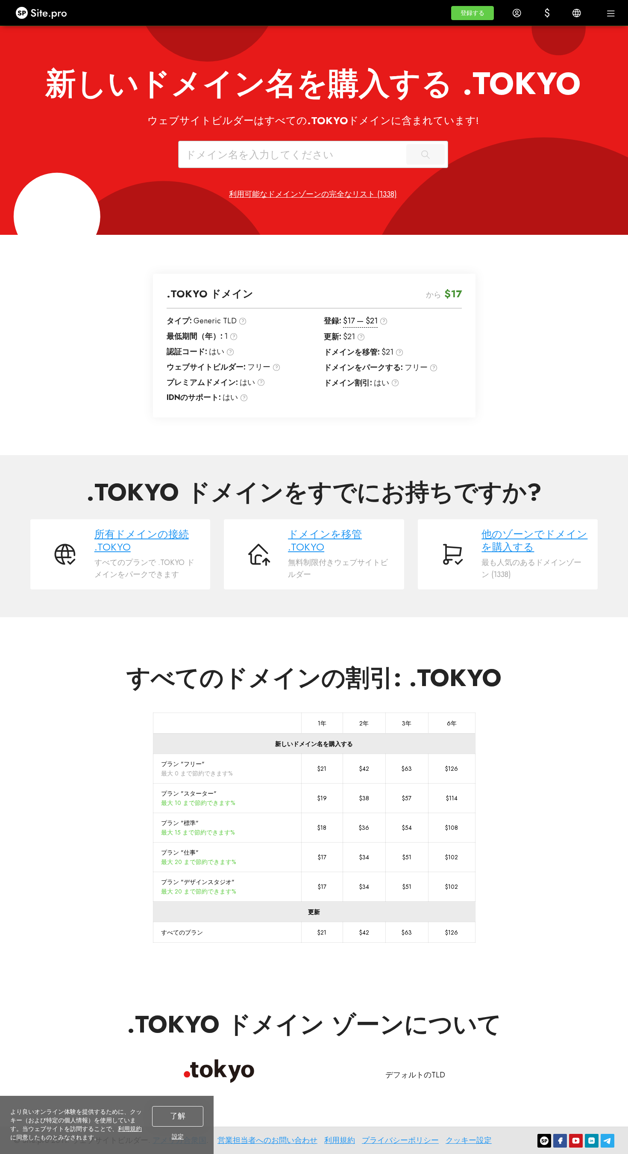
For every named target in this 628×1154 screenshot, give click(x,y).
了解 (177, 1115)
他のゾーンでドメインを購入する (534, 540)
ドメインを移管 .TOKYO (325, 540)
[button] (472, 13)
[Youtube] (576, 1141)
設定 (178, 1136)
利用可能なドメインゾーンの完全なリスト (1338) (313, 194)
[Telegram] (607, 1141)
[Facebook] (560, 1141)
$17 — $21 (360, 320)
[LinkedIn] (592, 1141)
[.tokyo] (219, 1071)
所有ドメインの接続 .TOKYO (141, 540)
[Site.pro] (544, 1141)
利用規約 (130, 1128)
